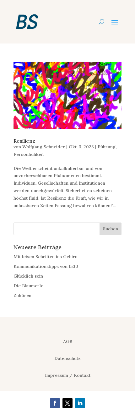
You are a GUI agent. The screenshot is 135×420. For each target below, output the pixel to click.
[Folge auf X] (67, 403)
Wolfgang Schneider (43, 147)
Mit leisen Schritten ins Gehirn (46, 256)
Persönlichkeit (29, 154)
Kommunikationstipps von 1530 (46, 266)
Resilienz (24, 141)
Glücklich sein (28, 276)
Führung (107, 147)
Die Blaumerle (28, 286)
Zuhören (22, 295)
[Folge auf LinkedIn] (80, 403)
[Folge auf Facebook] (55, 403)
